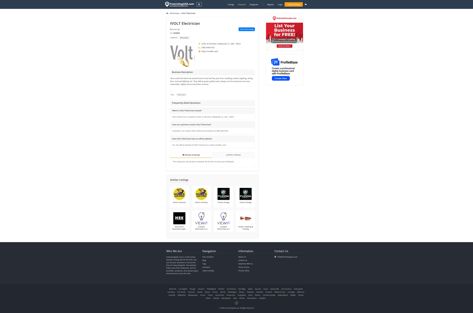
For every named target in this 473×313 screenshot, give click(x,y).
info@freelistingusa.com (287, 257)
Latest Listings (208, 270)
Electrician (181, 95)
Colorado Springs (269, 295)
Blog (204, 260)
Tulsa (235, 298)
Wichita (242, 298)
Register (270, 4)
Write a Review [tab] (234, 155)
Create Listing (293, 4)
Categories (253, 4)
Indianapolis (298, 289)
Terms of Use (243, 267)
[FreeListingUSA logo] (179, 4)
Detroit (222, 292)
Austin (265, 289)
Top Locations (208, 257)
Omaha (301, 295)
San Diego (242, 289)
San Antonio (231, 289)
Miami (208, 298)
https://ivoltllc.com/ (210, 51)
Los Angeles (183, 289)
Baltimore (300, 292)
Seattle (199, 292)
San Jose (258, 289)
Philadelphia (211, 289)
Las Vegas (291, 292)
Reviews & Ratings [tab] (192, 155)
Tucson (202, 295)
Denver (207, 292)
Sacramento (219, 295)
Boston (242, 292)
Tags (204, 264)
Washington (232, 292)
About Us (242, 257)
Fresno (210, 295)
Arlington (262, 298)
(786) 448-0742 (208, 47)
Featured (241, 4)
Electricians (174, 13)
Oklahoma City (279, 292)
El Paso (215, 292)
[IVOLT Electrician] (182, 54)
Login (280, 4)
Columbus (171, 292)
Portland (268, 292)
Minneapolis (226, 298)
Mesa (250, 295)
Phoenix (221, 289)
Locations (206, 267)
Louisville (171, 295)
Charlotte (191, 292)
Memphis (250, 292)
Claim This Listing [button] (246, 29)
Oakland (216, 298)
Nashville (259, 292)
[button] (306, 4)
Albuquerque (193, 295)
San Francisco (286, 289)
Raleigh (293, 295)
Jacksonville (274, 289)
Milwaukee (182, 295)
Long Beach (241, 295)
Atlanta (257, 295)
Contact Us (242, 260)
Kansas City (231, 295)
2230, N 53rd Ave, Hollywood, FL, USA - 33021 (221, 43)
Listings (231, 4)
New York (172, 289)
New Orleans (252, 298)
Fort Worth (181, 292)
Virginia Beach (283, 295)
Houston (201, 289)
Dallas (250, 289)
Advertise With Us (245, 264)
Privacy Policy (243, 270)
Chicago (192, 289)
